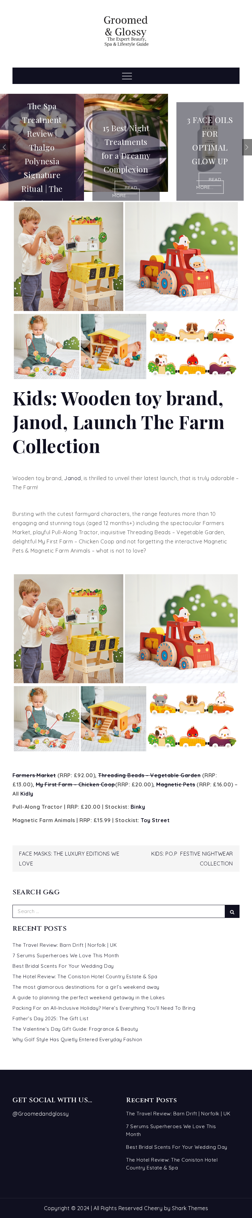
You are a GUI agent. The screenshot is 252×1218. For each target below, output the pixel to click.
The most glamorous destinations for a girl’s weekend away (85, 987)
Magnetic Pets (175, 784)
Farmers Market (34, 775)
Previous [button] (5, 147)
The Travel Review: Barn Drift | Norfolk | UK (64, 945)
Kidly (26, 793)
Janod (72, 478)
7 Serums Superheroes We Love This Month (65, 955)
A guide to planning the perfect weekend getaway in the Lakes (88, 997)
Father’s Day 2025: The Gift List (50, 1018)
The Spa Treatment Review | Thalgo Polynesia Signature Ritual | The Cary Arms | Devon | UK (42, 160)
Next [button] (247, 147)
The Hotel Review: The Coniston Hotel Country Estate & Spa (85, 976)
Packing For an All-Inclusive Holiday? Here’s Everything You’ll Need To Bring (103, 1008)
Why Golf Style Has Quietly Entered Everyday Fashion (77, 1039)
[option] (42, 147)
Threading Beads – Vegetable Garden (149, 775)
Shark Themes (190, 1208)
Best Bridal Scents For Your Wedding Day (63, 966)
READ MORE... (124, 191)
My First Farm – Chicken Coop (75, 784)
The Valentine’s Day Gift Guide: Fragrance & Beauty (75, 1029)
